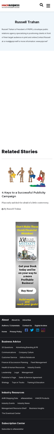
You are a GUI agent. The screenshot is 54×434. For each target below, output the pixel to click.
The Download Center (11, 413)
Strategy (5, 382)
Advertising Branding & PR (27, 347)
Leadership (6, 372)
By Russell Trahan (12, 209)
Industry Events (34, 367)
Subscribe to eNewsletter (12, 429)
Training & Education (35, 382)
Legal (16, 372)
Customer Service (9, 357)
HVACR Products (42, 398)
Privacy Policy (16, 332)
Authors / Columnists (11, 325)
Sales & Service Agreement (30, 377)
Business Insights (36, 408)
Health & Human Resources (13, 367)
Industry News (24, 403)
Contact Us (27, 325)
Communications (9, 352)
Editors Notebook (27, 357)
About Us (16, 320)
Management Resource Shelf (14, 408)
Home (4, 332)
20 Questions (7, 347)
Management (27, 372)
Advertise (26, 320)
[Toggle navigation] (48, 6)
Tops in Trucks (18, 382)
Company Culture (26, 352)
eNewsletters (26, 398)
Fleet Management (39, 362)
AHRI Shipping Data (10, 398)
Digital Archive (41, 325)
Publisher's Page (9, 377)
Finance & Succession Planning (15, 362)
